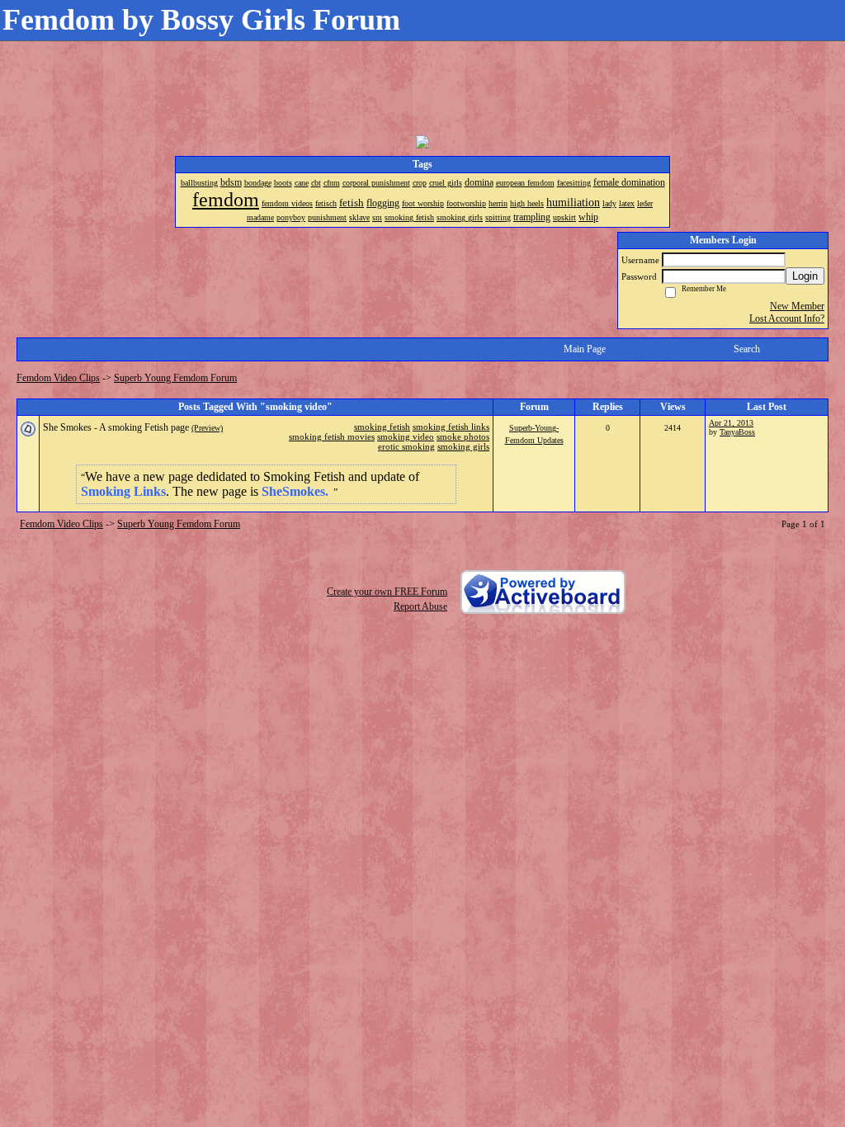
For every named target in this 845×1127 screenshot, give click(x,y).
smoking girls (463, 446)
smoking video (405, 436)
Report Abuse (420, 606)
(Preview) (207, 427)
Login (805, 276)
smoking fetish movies (332, 436)
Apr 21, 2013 (731, 422)
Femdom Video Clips (58, 378)
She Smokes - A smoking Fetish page (116, 427)
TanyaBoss (737, 431)
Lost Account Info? (786, 318)
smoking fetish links (451, 426)
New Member (797, 306)
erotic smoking (406, 446)
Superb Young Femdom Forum (175, 378)
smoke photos (463, 436)
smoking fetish (382, 426)
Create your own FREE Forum (387, 591)
